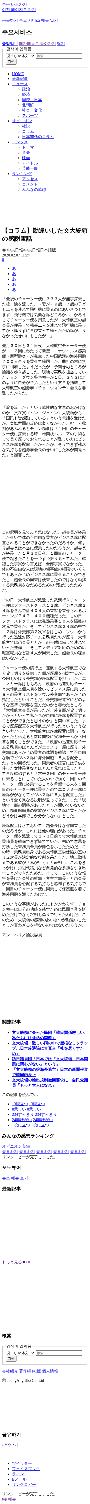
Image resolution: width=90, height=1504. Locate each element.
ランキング (22, 173)
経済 (26, 94)
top (4, 1499)
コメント (30, 184)
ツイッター (22, 1463)
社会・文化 (32, 110)
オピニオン (22, 121)
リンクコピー (24, 1484)
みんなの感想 (34, 189)
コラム (28, 131)
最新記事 (20, 78)
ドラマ (28, 147)
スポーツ (30, 115)
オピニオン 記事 (16, 1146)
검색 (11, 61)
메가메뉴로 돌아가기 (37, 43)
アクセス (30, 179)
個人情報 (50, 1371)
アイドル (30, 163)
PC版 (36, 1371)
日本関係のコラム (38, 137)
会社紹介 (10, 1371)
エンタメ (20, 142)
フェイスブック (26, 1469)
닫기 (61, 43)
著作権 (25, 1371)
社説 (26, 126)
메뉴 (12, 1499)
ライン (18, 1474)
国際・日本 (32, 100)
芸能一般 (30, 168)
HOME (18, 74)
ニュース (20, 84)
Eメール (19, 1479)
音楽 (26, 152)
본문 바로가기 (14, 4)
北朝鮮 (28, 105)
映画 (26, 158)
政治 (26, 89)
